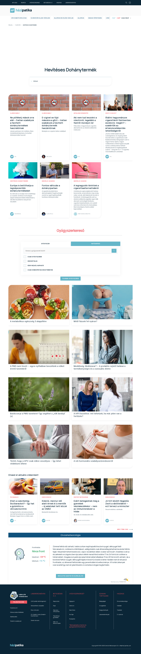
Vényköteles (32, 261)
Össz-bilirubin (35, 610)
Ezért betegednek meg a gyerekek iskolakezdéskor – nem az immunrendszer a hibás (86, 506)
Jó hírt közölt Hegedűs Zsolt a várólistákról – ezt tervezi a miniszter (117, 504)
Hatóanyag (95, 243)
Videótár (119, 605)
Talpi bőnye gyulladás (56, 616)
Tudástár (17, 25)
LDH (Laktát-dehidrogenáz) (38, 601)
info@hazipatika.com (125, 645)
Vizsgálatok (102, 605)
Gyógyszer (45, 243)
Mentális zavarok (48, 181)
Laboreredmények (70, 2)
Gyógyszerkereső (35, 2)
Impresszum (14, 608)
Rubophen (72, 619)
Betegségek (102, 601)
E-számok (120, 614)
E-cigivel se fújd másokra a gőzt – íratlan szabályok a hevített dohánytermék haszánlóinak (54, 122)
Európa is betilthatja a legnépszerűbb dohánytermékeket (21, 188)
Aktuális (14, 2)
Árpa (54, 605)
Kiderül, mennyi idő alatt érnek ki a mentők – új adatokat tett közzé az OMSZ (54, 505)
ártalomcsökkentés (81, 113)
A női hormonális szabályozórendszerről (93, 461)
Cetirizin (71, 605)
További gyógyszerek (70, 278)
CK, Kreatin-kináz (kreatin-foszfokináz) (38, 615)
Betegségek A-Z (48, 2)
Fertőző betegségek (81, 497)
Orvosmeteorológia (19, 18)
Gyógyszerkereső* (76, 594)
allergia (81, 18)
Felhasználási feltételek (17, 612)
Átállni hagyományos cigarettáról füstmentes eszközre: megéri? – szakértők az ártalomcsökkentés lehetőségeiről (118, 124)
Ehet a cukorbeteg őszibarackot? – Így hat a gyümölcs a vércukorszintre (22, 505)
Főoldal (10, 25)
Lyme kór (109, 18)
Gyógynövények (103, 610)
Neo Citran (72, 610)
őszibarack (14, 497)
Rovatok (23, 2)
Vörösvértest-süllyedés (37, 605)
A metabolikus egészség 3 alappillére (28, 321)
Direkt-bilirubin (35, 620)
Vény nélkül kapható (36, 265)
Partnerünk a (115, 582)
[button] (38, 595)
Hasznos (58, 2)
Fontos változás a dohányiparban (51, 186)
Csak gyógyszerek (35, 257)
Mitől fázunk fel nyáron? (85, 321)
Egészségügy (46, 497)
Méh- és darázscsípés (57, 622)
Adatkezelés (13, 616)
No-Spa (71, 614)
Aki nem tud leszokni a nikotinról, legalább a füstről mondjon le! (85, 120)
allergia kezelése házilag (63, 18)
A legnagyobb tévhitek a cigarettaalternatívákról (86, 186)
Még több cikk (122, 529)
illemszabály (15, 113)
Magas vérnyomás (95, 18)
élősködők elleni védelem (40, 18)
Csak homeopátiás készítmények (40, 270)
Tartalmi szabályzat (15, 621)
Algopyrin (72, 601)
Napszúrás (56, 601)
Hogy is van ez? (111, 113)
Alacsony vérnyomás (56, 610)
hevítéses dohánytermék (19, 181)
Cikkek (35, 81)
